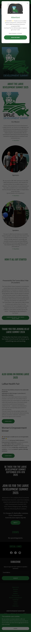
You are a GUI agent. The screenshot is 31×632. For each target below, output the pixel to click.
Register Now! (15, 37)
